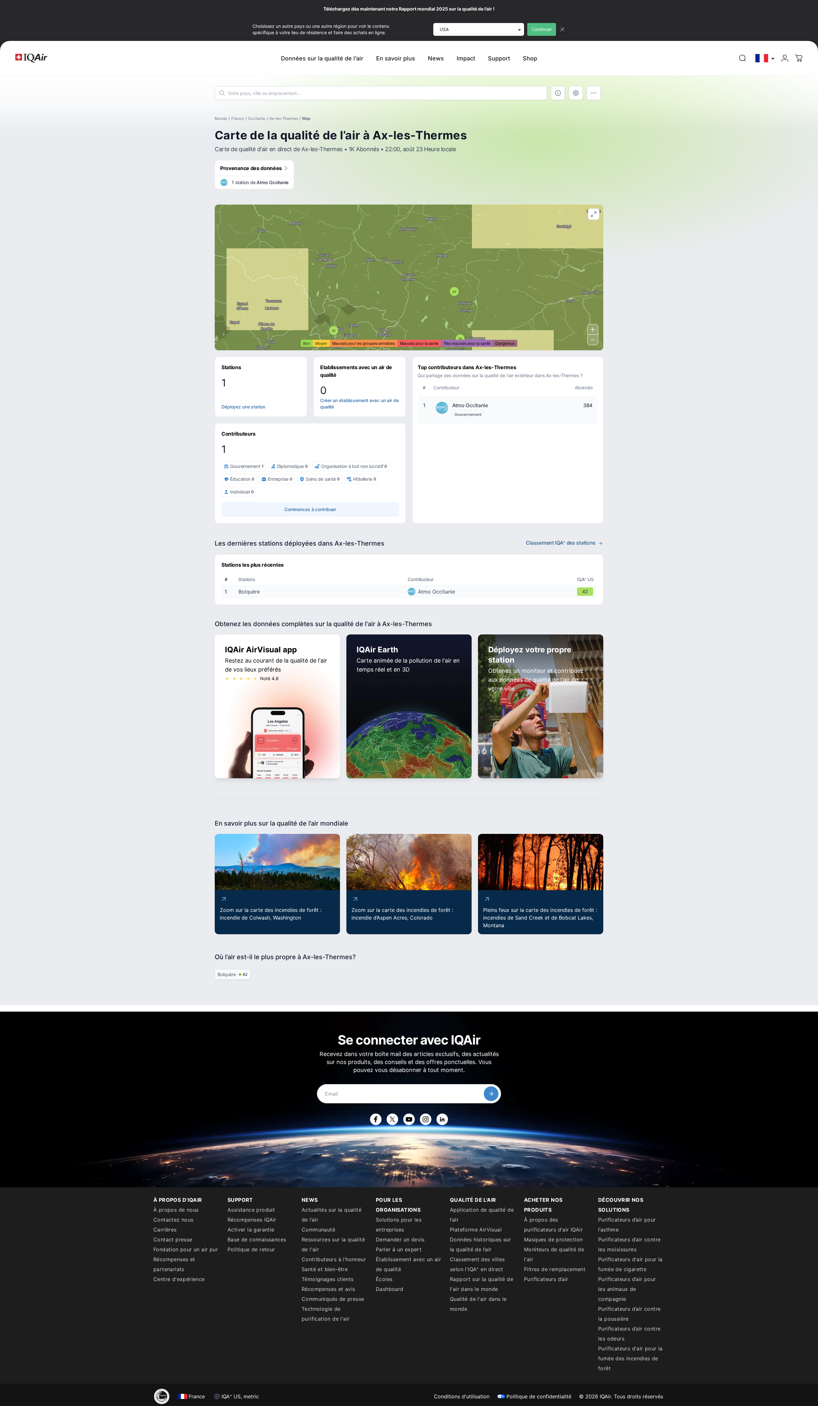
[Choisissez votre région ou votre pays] (765, 58)
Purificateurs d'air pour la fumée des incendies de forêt (630, 1358)
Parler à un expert (398, 1249)
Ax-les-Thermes (283, 118)
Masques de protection (553, 1239)
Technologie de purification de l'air (326, 1314)
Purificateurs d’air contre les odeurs (629, 1333)
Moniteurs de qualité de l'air (554, 1254)
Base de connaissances (257, 1239)
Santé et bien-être (325, 1269)
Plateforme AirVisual (476, 1229)
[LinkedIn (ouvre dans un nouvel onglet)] (442, 1119)
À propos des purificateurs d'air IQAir (553, 1224)
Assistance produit (251, 1210)
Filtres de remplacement (554, 1269)
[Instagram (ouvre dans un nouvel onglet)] (425, 1119)
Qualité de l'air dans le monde (478, 1304)
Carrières (165, 1229)
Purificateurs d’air (546, 1279)
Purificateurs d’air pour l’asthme (627, 1224)
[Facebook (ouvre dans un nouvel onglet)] (376, 1119)
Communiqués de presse (333, 1299)
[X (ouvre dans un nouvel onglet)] (392, 1119)
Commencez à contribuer (310, 509)
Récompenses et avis (328, 1289)
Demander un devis (400, 1239)
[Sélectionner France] (765, 58)
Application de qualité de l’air (482, 1215)
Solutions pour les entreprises (398, 1224)
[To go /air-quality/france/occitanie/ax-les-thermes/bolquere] (410, 591)
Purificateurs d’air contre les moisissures (629, 1244)
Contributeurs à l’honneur (334, 1259)
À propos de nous (175, 1210)
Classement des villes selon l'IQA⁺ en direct (477, 1264)
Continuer (542, 29)
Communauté (318, 1229)
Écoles (384, 1279)
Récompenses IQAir (252, 1219)
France (237, 118)
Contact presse (172, 1239)
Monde (221, 118)
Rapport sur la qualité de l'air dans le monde (481, 1284)
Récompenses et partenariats (174, 1264)
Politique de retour (251, 1249)
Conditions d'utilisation (462, 1396)
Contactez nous (173, 1219)
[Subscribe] (491, 1093)
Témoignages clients (328, 1279)
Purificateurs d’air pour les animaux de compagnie (627, 1289)
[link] (743, 58)
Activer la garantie (251, 1229)
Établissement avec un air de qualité (408, 1264)
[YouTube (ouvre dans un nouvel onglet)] (409, 1119)
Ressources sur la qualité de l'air (333, 1244)
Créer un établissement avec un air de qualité (359, 403)
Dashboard (390, 1289)
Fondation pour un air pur (185, 1249)
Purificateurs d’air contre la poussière (629, 1314)
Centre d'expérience (179, 1279)
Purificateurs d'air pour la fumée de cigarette (630, 1264)
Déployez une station (243, 406)
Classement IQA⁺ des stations (561, 543)
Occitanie (256, 118)
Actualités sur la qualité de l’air (331, 1215)
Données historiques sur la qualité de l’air (480, 1244)
